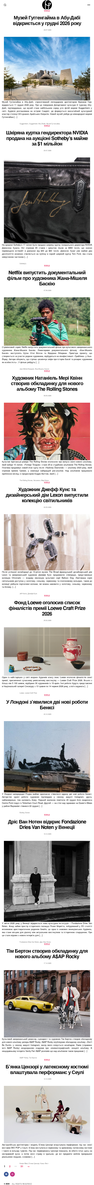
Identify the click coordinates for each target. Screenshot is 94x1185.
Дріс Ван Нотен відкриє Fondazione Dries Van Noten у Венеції (47, 824)
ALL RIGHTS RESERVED (22, 1183)
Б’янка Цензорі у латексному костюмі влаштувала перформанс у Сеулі (47, 1069)
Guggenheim (24, 123)
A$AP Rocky (24, 1057)
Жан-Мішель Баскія (42, 369)
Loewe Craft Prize (31, 693)
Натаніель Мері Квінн (41, 480)
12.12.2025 (47, 1079)
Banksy (22, 812)
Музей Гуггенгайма (53, 123)
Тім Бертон (33, 1057)
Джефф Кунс (32, 593)
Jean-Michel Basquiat (27, 369)
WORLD (47, 11)
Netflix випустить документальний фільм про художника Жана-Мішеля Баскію (47, 278)
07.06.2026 (47, 290)
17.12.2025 (47, 963)
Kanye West (24, 1163)
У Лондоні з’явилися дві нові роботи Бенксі (47, 704)
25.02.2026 (47, 620)
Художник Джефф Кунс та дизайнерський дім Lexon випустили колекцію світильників (47, 495)
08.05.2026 (47, 395)
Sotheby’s (23, 263)
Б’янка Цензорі (34, 1163)
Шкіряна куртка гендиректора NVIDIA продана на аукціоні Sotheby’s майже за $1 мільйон (47, 138)
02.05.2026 (47, 507)
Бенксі (27, 812)
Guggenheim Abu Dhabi (37, 123)
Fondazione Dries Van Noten (29, 942)
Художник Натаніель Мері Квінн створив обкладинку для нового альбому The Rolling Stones (47, 383)
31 (22, 1166)
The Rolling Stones (26, 480)
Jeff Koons (23, 593)
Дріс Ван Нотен (45, 942)
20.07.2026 (47, 150)
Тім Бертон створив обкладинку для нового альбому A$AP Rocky (47, 953)
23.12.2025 (47, 714)
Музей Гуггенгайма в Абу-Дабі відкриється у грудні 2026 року (47, 20)
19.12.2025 (47, 834)
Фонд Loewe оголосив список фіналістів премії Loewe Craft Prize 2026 (47, 608)
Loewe (22, 693)
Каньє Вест (44, 1163)
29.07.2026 (47, 30)
